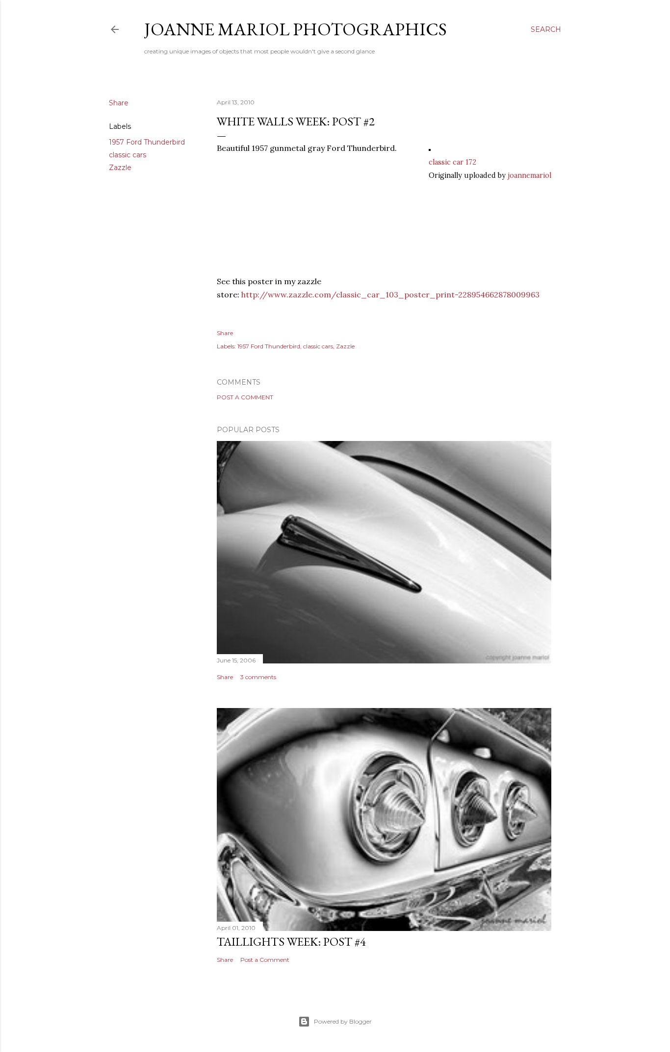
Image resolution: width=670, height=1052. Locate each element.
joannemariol (529, 175)
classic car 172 (452, 162)
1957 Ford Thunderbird (147, 142)
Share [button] (119, 102)
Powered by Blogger (343, 1021)
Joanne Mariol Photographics (295, 29)
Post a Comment (245, 397)
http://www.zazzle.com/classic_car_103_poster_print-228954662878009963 (390, 294)
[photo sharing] (430, 148)
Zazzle (120, 167)
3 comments (258, 677)
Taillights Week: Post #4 (291, 941)
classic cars (127, 154)
